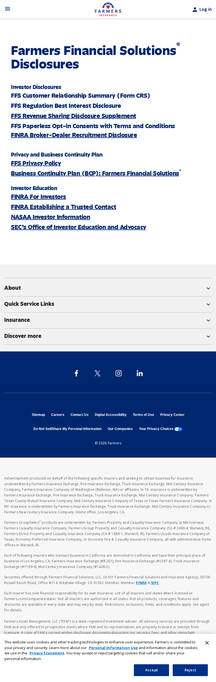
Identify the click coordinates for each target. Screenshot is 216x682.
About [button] (108, 288)
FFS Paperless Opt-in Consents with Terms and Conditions (93, 126)
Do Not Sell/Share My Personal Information (67, 429)
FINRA (141, 582)
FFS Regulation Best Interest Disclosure (66, 105)
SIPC (155, 582)
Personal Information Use (113, 647)
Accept (151, 669)
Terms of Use (143, 415)
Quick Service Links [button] (108, 304)
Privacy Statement (47, 653)
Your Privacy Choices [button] (161, 429)
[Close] (207, 643)
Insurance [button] (108, 320)
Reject (190, 669)
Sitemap (38, 415)
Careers (57, 415)
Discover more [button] (108, 336)
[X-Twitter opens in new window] (97, 373)
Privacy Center (172, 415)
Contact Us (80, 415)
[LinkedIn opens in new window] (139, 373)
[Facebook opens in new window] (76, 373)
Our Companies (120, 429)
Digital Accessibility (111, 415)
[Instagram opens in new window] (118, 373)
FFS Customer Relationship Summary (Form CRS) (80, 95)
